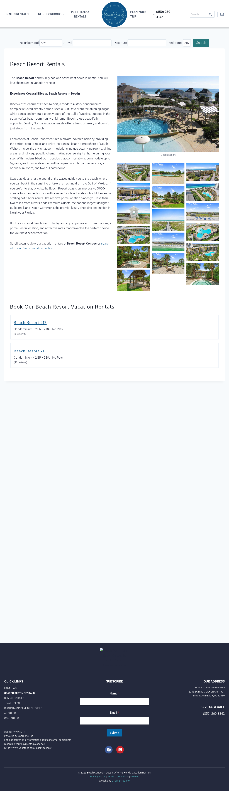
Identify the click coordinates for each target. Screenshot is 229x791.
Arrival (68, 43)
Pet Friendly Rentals (80, 14)
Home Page (11, 688)
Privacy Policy (98, 776)
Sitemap (134, 776)
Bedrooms (176, 43)
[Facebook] (109, 749)
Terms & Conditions (118, 776)
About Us (10, 713)
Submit (114, 733)
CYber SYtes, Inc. (121, 780)
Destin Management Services (23, 708)
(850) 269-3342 (214, 713)
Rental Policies (14, 698)
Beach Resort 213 (30, 322)
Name (114, 693)
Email (114, 712)
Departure (121, 43)
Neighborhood (29, 43)
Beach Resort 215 (30, 351)
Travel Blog (12, 703)
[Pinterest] (120, 749)
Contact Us (11, 718)
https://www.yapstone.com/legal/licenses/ (28, 747)
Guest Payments (14, 732)
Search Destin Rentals (19, 693)
